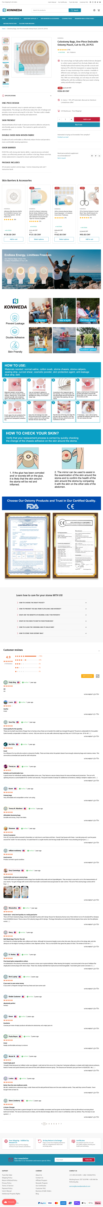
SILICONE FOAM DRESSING (26, 23)
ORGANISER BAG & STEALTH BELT (84, 18)
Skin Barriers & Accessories (50, 18)
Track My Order (73, 2)
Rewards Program (42, 1183)
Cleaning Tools (67, 18)
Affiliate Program (41, 1180)
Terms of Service (7, 1186)
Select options (39, 239)
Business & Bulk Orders (43, 1191)
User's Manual (52, 2)
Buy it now (78, 125)
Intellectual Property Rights (11, 1194)
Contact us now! (63, 137)
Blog (37, 1194)
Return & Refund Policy (9, 1180)
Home (4, 18)
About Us (39, 1175)
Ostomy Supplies (13, 18)
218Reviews (8, 664)
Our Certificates (62, 2)
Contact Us (39, 1178)
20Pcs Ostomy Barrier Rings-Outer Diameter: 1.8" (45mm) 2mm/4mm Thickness (63, 213)
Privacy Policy (6, 1183)
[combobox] (56, 10)
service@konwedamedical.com (79, 1186)
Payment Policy (7, 1188)
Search (76, 10)
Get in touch (62, 158)
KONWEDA (60, 38)
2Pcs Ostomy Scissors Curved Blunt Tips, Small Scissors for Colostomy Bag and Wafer (89, 213)
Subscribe (88, 1160)
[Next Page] (61, 1124)
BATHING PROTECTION (9, 23)
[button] (42, 1123)
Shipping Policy (7, 1178)
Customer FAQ (84, 2)
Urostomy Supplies (30, 18)
